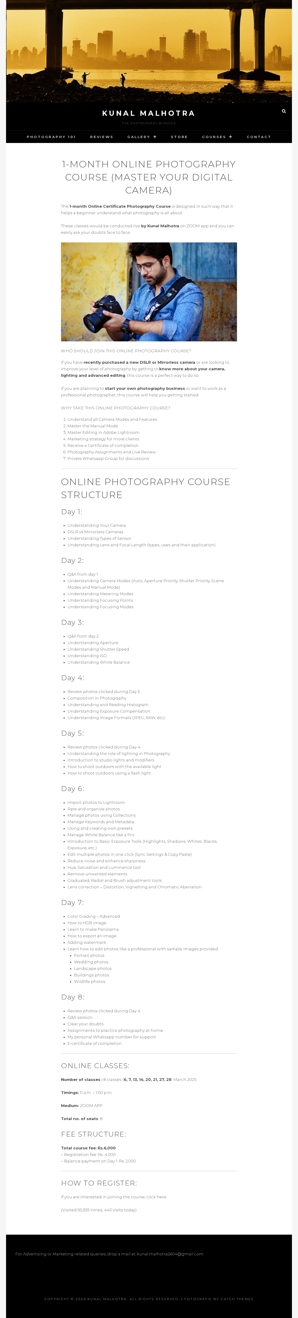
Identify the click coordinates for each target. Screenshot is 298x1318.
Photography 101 (51, 137)
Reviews (101, 137)
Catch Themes (237, 1299)
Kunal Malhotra (149, 113)
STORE (179, 137)
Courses (214, 137)
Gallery (138, 137)
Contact (259, 137)
